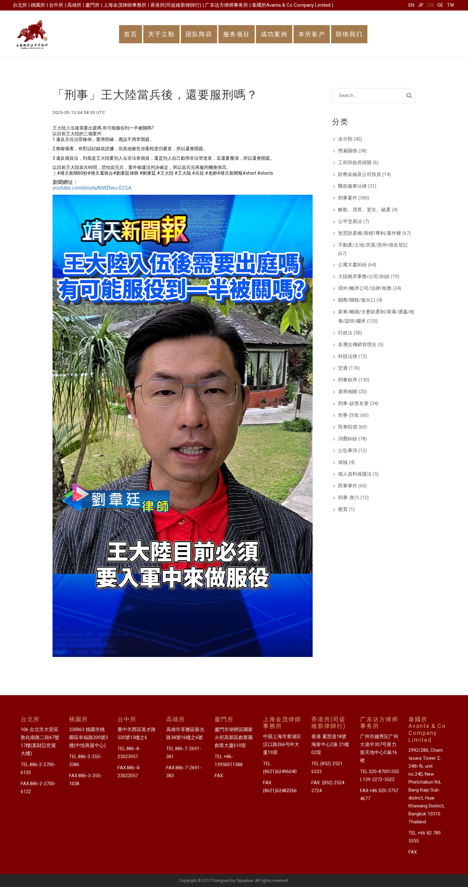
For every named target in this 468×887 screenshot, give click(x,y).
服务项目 (236, 34)
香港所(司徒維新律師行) (175, 5)
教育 (343, 509)
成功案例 (274, 34)
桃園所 (38, 5)
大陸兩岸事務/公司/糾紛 (364, 276)
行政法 (345, 333)
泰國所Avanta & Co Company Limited (291, 5)
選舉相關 (347, 392)
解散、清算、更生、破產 (364, 210)
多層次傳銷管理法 (357, 344)
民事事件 (347, 486)
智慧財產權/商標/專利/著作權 (369, 233)
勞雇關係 (347, 151)
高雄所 (74, 5)
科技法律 (347, 356)
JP (420, 5)
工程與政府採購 (355, 162)
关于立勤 (161, 34)
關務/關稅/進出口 (356, 300)
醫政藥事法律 (352, 186)
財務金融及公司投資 (359, 174)
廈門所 (92, 5)
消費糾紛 (347, 439)
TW (450, 5)
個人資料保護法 (355, 474)
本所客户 (311, 34)
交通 (343, 368)
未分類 (345, 139)
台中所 (56, 5)
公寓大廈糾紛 (352, 265)
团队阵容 (199, 34)
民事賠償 (347, 427)
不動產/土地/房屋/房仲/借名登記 (373, 245)
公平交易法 (350, 221)
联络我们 (349, 34)
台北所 (20, 5)
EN (411, 5)
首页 (130, 34)
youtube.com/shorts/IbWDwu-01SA (92, 188)
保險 (343, 462)
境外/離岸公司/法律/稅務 (365, 288)
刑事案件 (347, 198)
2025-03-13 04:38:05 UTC (79, 112)
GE (440, 5)
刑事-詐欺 (348, 415)
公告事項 (347, 450)
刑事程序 (347, 380)
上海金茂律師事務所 (124, 5)
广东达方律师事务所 (226, 5)
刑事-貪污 (348, 497)
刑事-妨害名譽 (353, 403)
